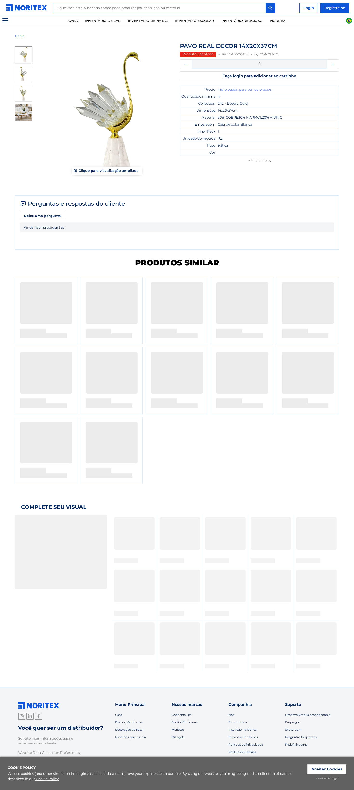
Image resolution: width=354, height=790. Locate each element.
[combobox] (164, 8)
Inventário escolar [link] (194, 21)
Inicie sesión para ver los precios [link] (245, 89)
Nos (231, 714)
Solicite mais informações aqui (44, 738)
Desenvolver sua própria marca (307, 714)
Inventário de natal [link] (148, 21)
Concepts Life (181, 714)
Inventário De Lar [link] (102, 21)
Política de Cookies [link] (242, 752)
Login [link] (308, 8)
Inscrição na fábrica (243, 729)
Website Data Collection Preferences (49, 752)
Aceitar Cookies (326, 769)
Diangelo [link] (178, 737)
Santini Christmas (184, 722)
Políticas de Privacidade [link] (246, 744)
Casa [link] (73, 21)
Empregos (292, 722)
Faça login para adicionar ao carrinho (259, 76)
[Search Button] (270, 8)
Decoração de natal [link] (129, 729)
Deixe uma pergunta (42, 216)
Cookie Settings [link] (326, 778)
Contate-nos (238, 722)
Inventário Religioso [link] (242, 21)
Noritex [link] (277, 21)
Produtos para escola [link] (130, 737)
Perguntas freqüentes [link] (301, 737)
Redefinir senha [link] (296, 744)
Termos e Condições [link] (243, 737)
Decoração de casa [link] (129, 722)
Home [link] (19, 36)
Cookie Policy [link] (47, 779)
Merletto (178, 729)
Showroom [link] (293, 729)
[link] (27, 7)
